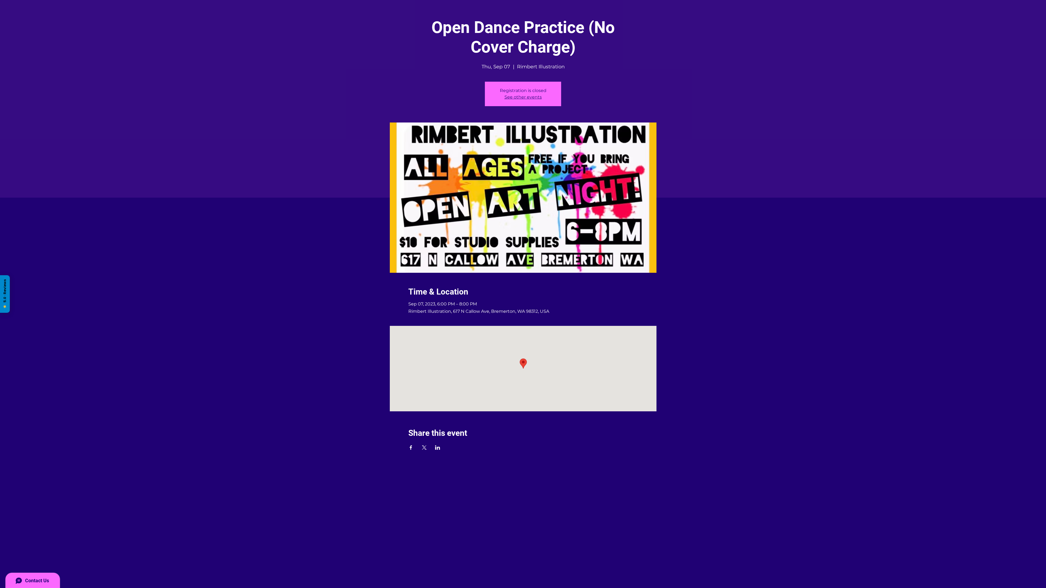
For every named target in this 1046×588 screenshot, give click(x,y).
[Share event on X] (424, 447)
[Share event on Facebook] (410, 447)
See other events (523, 97)
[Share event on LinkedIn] (437, 447)
